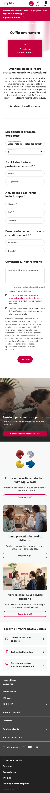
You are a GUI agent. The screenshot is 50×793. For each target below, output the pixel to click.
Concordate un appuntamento (25, 433)
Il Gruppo (7, 697)
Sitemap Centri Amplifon (16, 783)
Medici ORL (8, 684)
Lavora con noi (10, 691)
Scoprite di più (25, 497)
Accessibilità (9, 771)
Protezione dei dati (13, 760)
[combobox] (25, 143)
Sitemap (7, 777)
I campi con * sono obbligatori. (18, 291)
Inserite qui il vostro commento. (23, 270)
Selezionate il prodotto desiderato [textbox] (24, 143)
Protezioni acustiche (10, 23)
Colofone (7, 766)
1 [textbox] (8, 152)
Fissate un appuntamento (25, 50)
